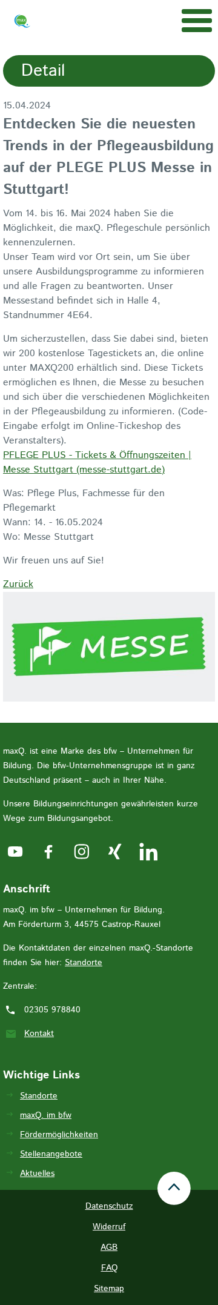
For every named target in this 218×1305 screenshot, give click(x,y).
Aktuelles (37, 1173)
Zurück (18, 584)
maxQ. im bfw (45, 1115)
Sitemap (109, 1289)
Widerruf (109, 1227)
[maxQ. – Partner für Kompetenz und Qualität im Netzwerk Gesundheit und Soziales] (22, 23)
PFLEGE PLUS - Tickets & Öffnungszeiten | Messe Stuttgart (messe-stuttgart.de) (97, 462)
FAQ (109, 1268)
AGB (109, 1247)
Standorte (83, 963)
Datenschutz (109, 1206)
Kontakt (39, 1034)
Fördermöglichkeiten (59, 1135)
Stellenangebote (51, 1154)
